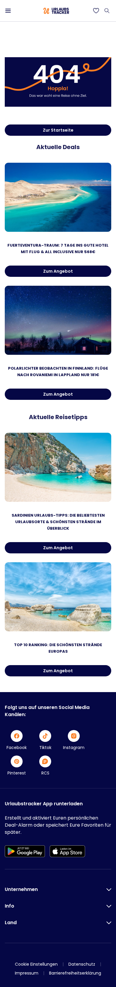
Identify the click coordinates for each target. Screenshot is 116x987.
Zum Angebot (58, 271)
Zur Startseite (58, 130)
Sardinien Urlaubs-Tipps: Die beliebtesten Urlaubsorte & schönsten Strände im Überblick (58, 521)
